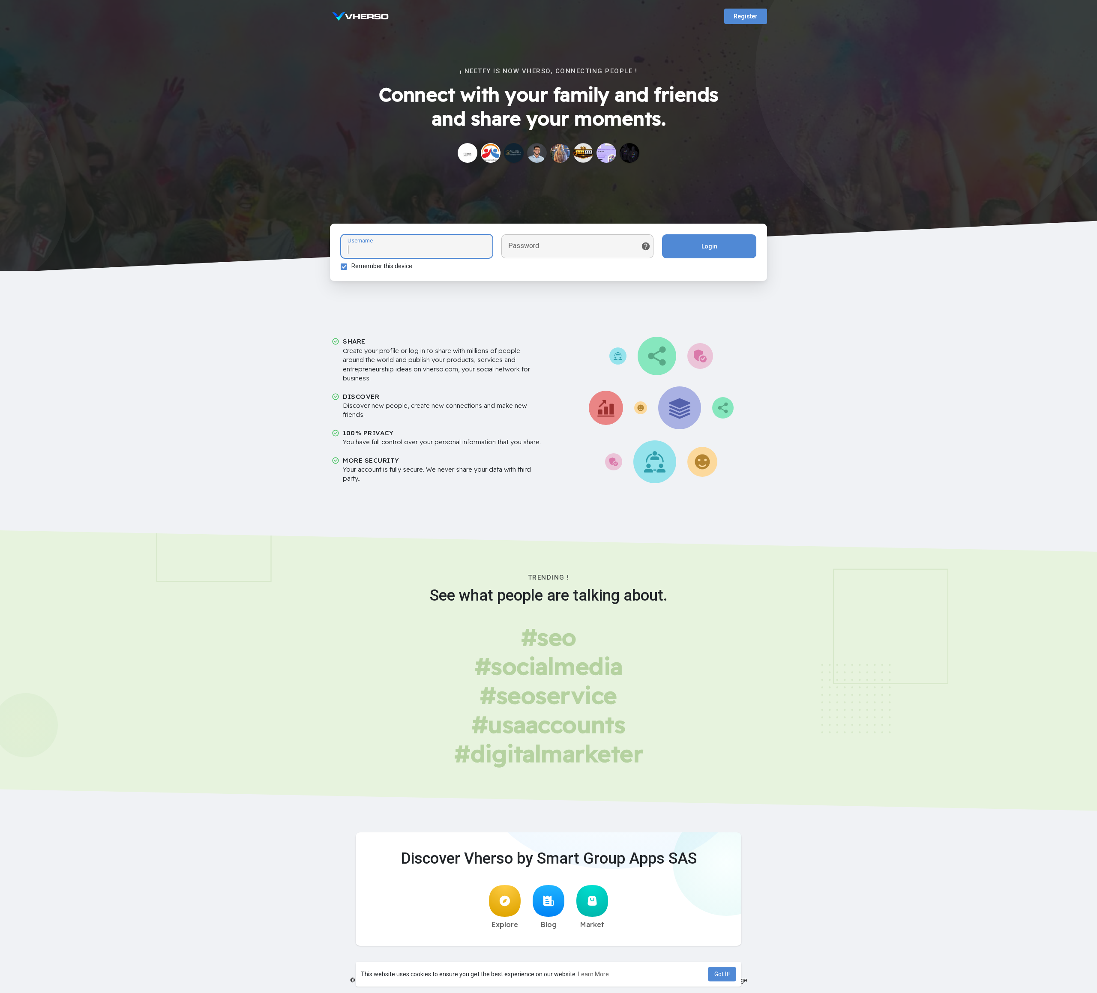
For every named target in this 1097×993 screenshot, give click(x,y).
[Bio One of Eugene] (560, 153)
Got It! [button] (722, 974)
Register (746, 16)
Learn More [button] (593, 974)
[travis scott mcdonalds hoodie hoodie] (629, 153)
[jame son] (537, 153)
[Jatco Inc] (467, 153)
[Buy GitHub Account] (491, 153)
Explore (505, 924)
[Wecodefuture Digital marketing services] (606, 153)
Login (709, 246)
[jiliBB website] (583, 153)
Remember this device (381, 266)
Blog (549, 924)
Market (592, 924)
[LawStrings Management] (514, 153)
